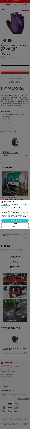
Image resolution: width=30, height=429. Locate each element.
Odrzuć (15, 226)
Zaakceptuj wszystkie (15, 220)
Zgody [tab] (5, 204)
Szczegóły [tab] (15, 204)
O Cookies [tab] (24, 204)
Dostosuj (14, 223)
